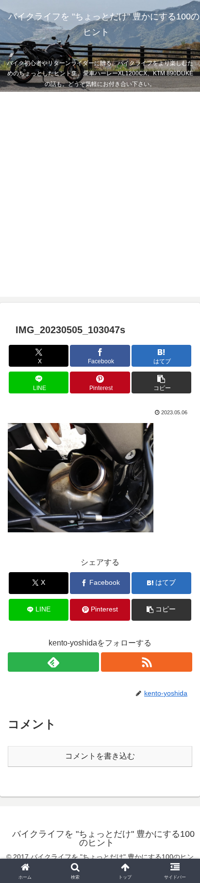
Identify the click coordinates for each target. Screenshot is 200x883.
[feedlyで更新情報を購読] (53, 662)
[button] (162, 382)
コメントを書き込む (100, 756)
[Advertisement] (100, 197)
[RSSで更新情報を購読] (146, 662)
